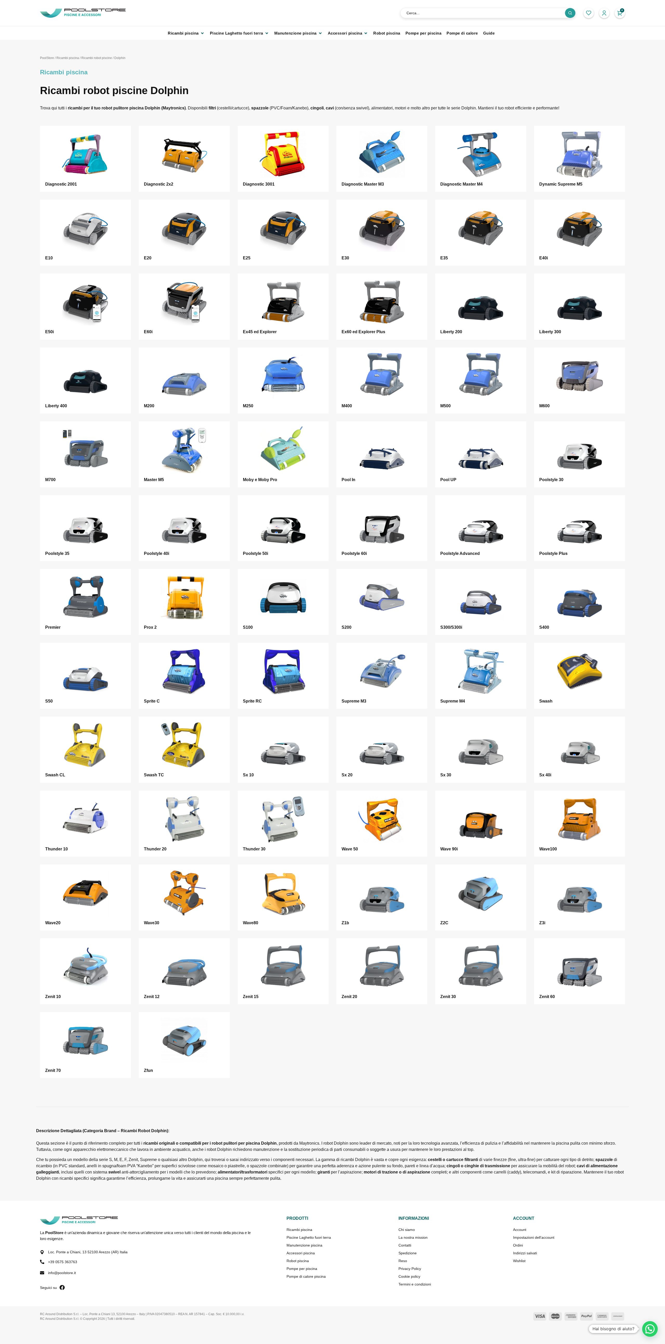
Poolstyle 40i (156, 553)
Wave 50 (350, 849)
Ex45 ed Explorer (260, 332)
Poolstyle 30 (551, 479)
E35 (444, 258)
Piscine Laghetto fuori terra (309, 1237)
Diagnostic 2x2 (158, 184)
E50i (49, 332)
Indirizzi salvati (525, 1253)
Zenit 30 (448, 996)
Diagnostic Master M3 (363, 184)
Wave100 (548, 849)
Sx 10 (248, 775)
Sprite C (152, 701)
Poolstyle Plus (553, 553)
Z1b (345, 923)
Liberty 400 (56, 406)
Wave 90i (449, 849)
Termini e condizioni (414, 1284)
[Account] (604, 13)
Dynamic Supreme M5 (560, 184)
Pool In (348, 479)
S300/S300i (451, 627)
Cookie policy (409, 1276)
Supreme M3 (354, 701)
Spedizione (407, 1253)
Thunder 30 (254, 849)
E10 (49, 258)
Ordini (518, 1245)
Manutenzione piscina (304, 1245)
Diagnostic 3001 (259, 184)
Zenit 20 (349, 996)
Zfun (148, 1070)
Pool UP (448, 479)
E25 (246, 258)
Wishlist (519, 1261)
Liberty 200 (451, 332)
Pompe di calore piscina (306, 1276)
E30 (345, 258)
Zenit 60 (547, 996)
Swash (546, 701)
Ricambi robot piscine (96, 58)
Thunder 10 (56, 849)
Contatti (404, 1245)
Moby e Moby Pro (260, 479)
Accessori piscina (301, 1253)
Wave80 (250, 923)
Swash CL (55, 775)
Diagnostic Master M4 (461, 184)
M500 (445, 406)
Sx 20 (347, 775)
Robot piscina (298, 1261)
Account (519, 1230)
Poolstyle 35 (57, 553)
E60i (148, 332)
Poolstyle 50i (255, 553)
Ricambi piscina (67, 58)
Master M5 (154, 479)
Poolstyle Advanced (460, 553)
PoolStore (47, 58)
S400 (544, 627)
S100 (248, 627)
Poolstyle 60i (354, 553)
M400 (347, 406)
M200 (149, 406)
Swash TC (154, 775)
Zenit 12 (151, 996)
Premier (53, 627)
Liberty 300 (550, 332)
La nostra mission (413, 1237)
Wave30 (151, 923)
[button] (186, 33)
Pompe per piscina (302, 1269)
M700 (50, 479)
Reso (402, 1261)
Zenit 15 (250, 996)
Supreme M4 (452, 701)
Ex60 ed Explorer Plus (363, 332)
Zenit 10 (53, 996)
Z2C (444, 923)
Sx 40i (545, 775)
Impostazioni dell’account (533, 1237)
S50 (49, 701)
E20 (147, 258)
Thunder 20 (155, 849)
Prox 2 (150, 627)
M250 (248, 406)
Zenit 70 (53, 1070)
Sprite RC (252, 701)
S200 (346, 627)
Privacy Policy (409, 1269)
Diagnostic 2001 (61, 184)
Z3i (542, 923)
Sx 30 (445, 775)
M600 (544, 406)
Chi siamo (406, 1230)
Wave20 (53, 923)
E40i (543, 258)
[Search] (570, 13)
